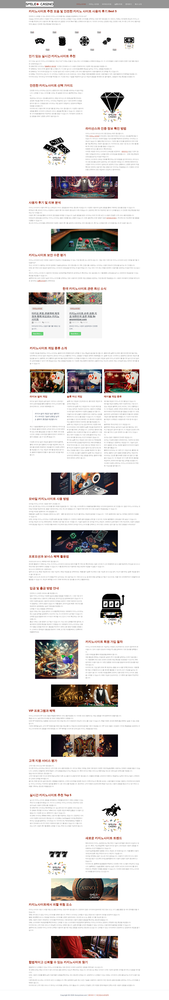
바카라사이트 (106, 4)
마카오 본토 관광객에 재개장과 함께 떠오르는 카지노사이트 (45, 316)
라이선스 (125, 151)
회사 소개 (138, 4)
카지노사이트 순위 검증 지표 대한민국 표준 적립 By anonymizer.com (83, 316)
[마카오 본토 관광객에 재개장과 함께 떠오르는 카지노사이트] (46, 298)
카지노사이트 (81, 4)
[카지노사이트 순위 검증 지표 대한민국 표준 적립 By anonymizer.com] (84, 298)
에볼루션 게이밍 (50, 66)
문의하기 (128, 4)
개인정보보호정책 (102, 995)
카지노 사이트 (94, 4)
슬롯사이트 (118, 4)
